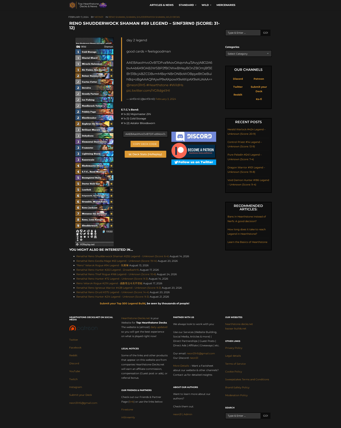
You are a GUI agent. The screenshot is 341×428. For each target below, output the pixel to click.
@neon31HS (135, 85)
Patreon (259, 78)
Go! (265, 32)
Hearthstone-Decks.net (135, 318)
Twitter (238, 86)
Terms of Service (235, 363)
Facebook (75, 347)
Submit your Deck (80, 395)
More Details (181, 365)
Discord (238, 78)
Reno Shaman (117, 17)
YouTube (74, 371)
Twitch (73, 379)
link (131, 401)
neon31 (98, 17)
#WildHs (176, 85)
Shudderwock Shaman (151, 17)
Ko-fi (259, 99)
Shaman (131, 17)
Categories (232, 47)
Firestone (127, 409)
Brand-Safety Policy (237, 387)
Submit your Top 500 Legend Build (122, 303)
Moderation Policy (236, 395)
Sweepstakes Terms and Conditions (247, 379)
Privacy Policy (233, 348)
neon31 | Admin (182, 414)
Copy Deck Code (145, 144)
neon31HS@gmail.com (83, 403)
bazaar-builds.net (235, 328)
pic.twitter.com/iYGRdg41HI (148, 90)
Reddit (238, 94)
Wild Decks (173, 17)
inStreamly (128, 417)
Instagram (75, 387)
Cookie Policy (233, 371)
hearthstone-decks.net (239, 324)
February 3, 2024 (166, 99)
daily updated (159, 327)
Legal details (233, 355)
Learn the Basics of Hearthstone (247, 242)
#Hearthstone (157, 85)
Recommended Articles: (248, 207)
